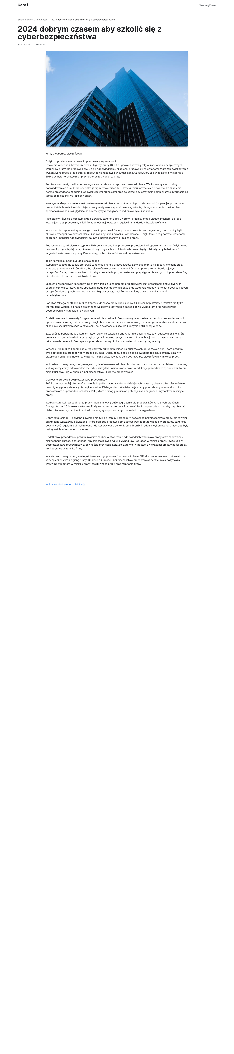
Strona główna (207, 5)
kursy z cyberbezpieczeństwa (64, 153)
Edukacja (42, 19)
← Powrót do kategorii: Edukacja (65, 484)
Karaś (23, 5)
